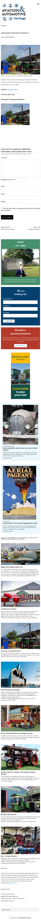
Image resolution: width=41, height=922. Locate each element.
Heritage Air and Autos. (25, 917)
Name (3, 186)
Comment (4, 157)
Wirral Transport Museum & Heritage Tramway (17, 733)
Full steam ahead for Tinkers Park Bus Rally (12, 898)
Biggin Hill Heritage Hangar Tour (12, 567)
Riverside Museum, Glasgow (8, 228)
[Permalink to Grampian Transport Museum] (20, 636)
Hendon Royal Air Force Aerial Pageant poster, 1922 (20, 523)
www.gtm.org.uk (12, 89)
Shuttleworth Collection (34, 228)
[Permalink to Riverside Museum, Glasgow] (20, 675)
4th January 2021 (7, 458)
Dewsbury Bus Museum (8, 814)
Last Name (6, 312)
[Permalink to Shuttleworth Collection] (20, 594)
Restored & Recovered (8, 446)
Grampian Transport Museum (12, 99)
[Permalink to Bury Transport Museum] (20, 840)
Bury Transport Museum (9, 856)
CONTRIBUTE (20, 345)
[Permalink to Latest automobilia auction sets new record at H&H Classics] (20, 424)
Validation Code (5, 179)
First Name (6, 306)
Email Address (8, 299)
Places (3, 25)
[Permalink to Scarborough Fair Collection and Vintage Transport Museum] (20, 757)
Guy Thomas (10, 37)
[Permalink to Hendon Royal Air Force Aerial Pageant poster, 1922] (20, 493)
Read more (13, 883)
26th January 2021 (7, 531)
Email (3, 194)
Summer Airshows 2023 (7, 894)
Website (3, 201)
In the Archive (6, 521)
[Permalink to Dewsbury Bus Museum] (20, 799)
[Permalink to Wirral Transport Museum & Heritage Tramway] (20, 718)
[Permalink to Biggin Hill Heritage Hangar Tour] (20, 554)
